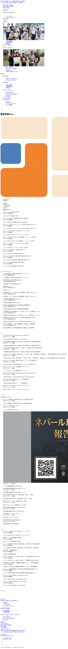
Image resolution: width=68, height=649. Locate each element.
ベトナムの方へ (7, 96)
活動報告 (8, 43)
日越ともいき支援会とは (12, 78)
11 (4, 271)
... (1, 271)
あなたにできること (15, 614)
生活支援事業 (9, 40)
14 (8, 271)
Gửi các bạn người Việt (8, 4)
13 (6, 271)
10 (2, 271)
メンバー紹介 (9, 16)
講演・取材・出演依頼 (8, 6)
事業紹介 (8, 608)
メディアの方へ (7, 98)
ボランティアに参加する (12, 68)
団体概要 (5, 602)
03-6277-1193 (8, 638)
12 (5, 271)
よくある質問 (9, 104)
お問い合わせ (6, 7)
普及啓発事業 (9, 42)
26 (4, 590)
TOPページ (3, 599)
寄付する (3, 73)
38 (10, 271)
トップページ (6, 198)
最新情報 (8, 102)
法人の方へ (8, 70)
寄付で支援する (9, 67)
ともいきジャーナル (10, 17)
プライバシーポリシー (11, 103)
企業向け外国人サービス (12, 71)
